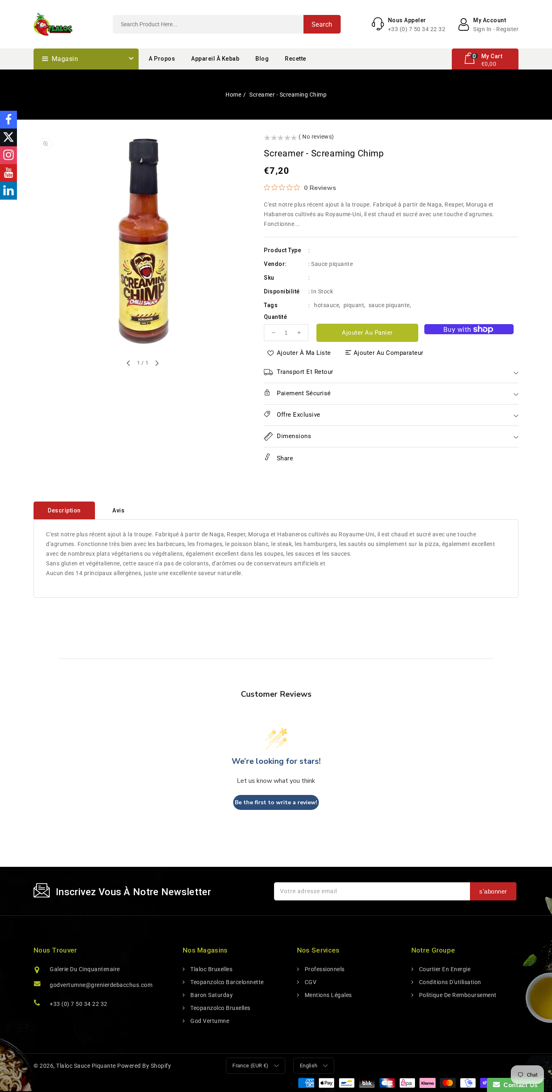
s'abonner (493, 891)
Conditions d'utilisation (449, 982)
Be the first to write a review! (276, 802)
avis (118, 510)
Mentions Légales (327, 995)
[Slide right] (156, 364)
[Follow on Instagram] (8, 155)
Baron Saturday (211, 995)
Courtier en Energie (443, 969)
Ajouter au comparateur (388, 352)
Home (233, 94)
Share (284, 458)
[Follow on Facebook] (8, 120)
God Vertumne (209, 1021)
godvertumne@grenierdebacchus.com (101, 985)
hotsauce (326, 305)
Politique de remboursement (457, 995)
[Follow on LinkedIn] (8, 191)
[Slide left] (129, 364)
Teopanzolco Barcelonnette (226, 982)
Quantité (275, 317)
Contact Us (519, 1084)
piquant (353, 305)
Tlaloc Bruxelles (210, 969)
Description (64, 510)
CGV (309, 982)
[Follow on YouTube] (8, 173)
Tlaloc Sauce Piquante (86, 1065)
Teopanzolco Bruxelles (220, 1008)
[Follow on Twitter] (8, 137)
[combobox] (227, 24)
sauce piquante (389, 305)
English (309, 1065)
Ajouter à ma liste (304, 352)
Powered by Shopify (144, 1065)
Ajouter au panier (367, 332)
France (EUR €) (250, 1065)
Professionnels (324, 969)
